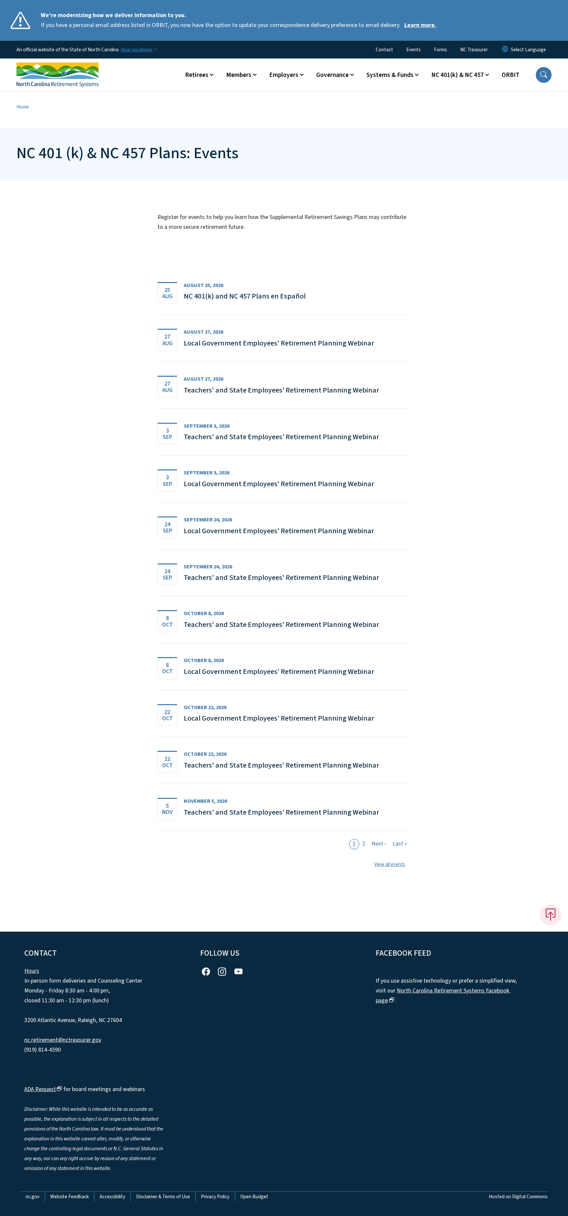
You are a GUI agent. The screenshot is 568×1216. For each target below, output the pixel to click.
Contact (384, 49)
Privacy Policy (215, 1196)
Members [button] (238, 75)
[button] (544, 75)
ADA (40, 1089)
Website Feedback (69, 1196)
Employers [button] (283, 75)
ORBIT (510, 75)
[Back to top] (550, 915)
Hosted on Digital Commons (518, 1196)
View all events (389, 864)
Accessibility (112, 1196)
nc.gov (32, 1196)
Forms (440, 49)
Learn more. (420, 25)
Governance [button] (332, 75)
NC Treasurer (474, 49)
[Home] (57, 67)
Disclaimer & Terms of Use (163, 1196)
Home (22, 106)
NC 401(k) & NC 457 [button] (457, 75)
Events (413, 49)
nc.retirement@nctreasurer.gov (62, 1040)
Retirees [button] (196, 75)
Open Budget (254, 1196)
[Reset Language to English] (505, 50)
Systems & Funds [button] (390, 75)
